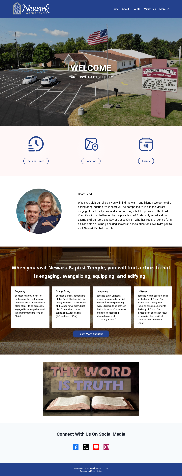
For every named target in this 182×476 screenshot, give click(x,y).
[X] (86, 447)
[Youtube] (96, 447)
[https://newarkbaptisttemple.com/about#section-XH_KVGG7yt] (36, 143)
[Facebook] (76, 447)
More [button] (162, 9)
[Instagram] (106, 447)
